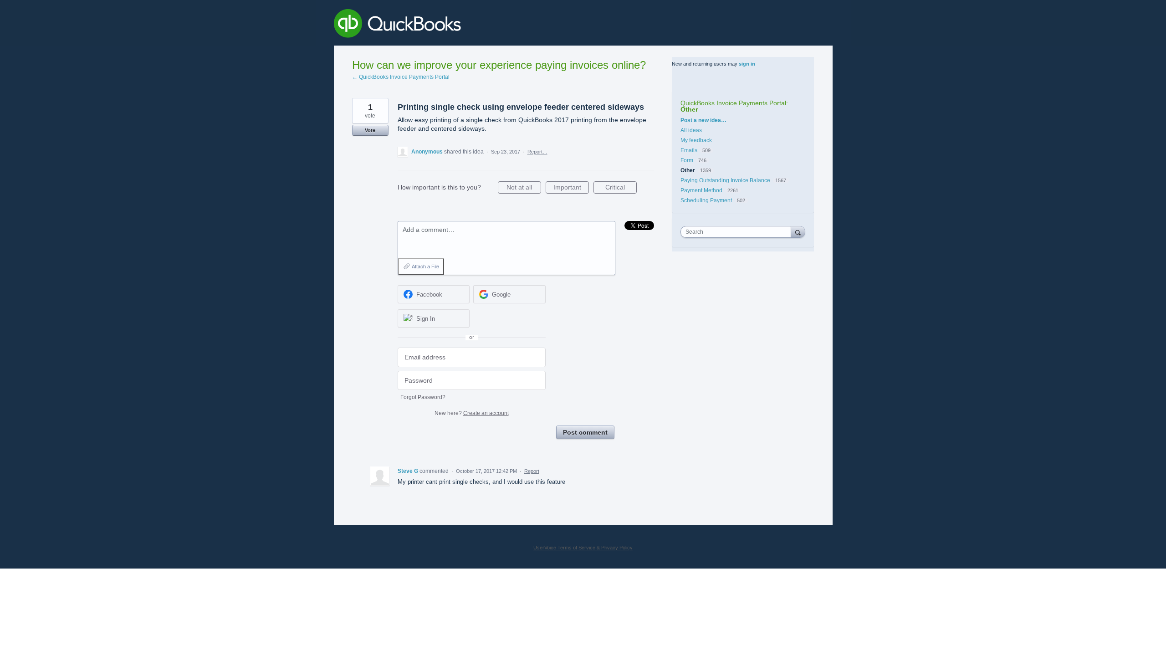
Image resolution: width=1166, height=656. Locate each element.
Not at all (523, 189)
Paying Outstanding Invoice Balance (725, 180)
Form (687, 160)
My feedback (696, 140)
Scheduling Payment (706, 200)
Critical (621, 189)
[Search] (798, 231)
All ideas (691, 130)
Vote (370, 130)
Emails (688, 150)
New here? (472, 413)
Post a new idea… (703, 120)
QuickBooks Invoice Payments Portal (733, 103)
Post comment (585, 432)
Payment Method (701, 190)
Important (571, 189)
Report (531, 471)
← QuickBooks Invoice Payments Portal (401, 77)
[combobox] (738, 232)
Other (689, 109)
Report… (537, 151)
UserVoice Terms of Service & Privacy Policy (583, 547)
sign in (747, 64)
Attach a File (425, 266)
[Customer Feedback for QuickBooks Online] (464, 25)
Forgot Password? (422, 397)
